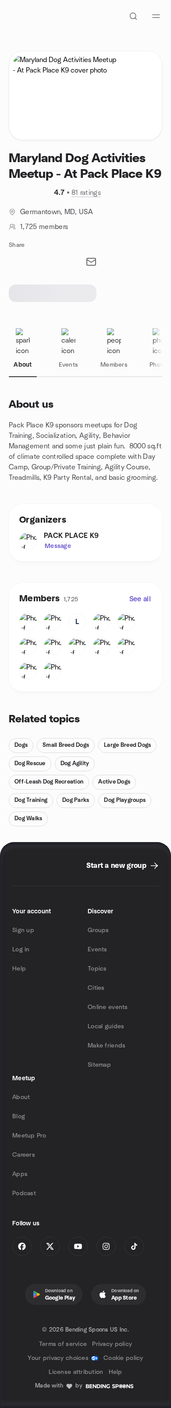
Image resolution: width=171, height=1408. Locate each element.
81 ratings (86, 192)
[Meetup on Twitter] (50, 1246)
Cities (96, 988)
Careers (23, 1155)
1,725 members (44, 226)
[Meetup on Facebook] (22, 1246)
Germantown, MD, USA (56, 211)
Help (19, 969)
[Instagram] (106, 1246)
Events (97, 950)
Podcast (24, 1193)
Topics (97, 969)
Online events (108, 1007)
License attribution (76, 1372)
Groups (98, 930)
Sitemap (99, 1065)
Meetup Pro (29, 1136)
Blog (18, 1116)
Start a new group (116, 865)
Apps (20, 1174)
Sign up (23, 930)
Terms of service (63, 1344)
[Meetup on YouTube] (78, 1246)
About (21, 1097)
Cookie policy (123, 1358)
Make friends (106, 1046)
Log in (21, 950)
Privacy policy (112, 1344)
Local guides (106, 1026)
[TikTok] (134, 1246)
